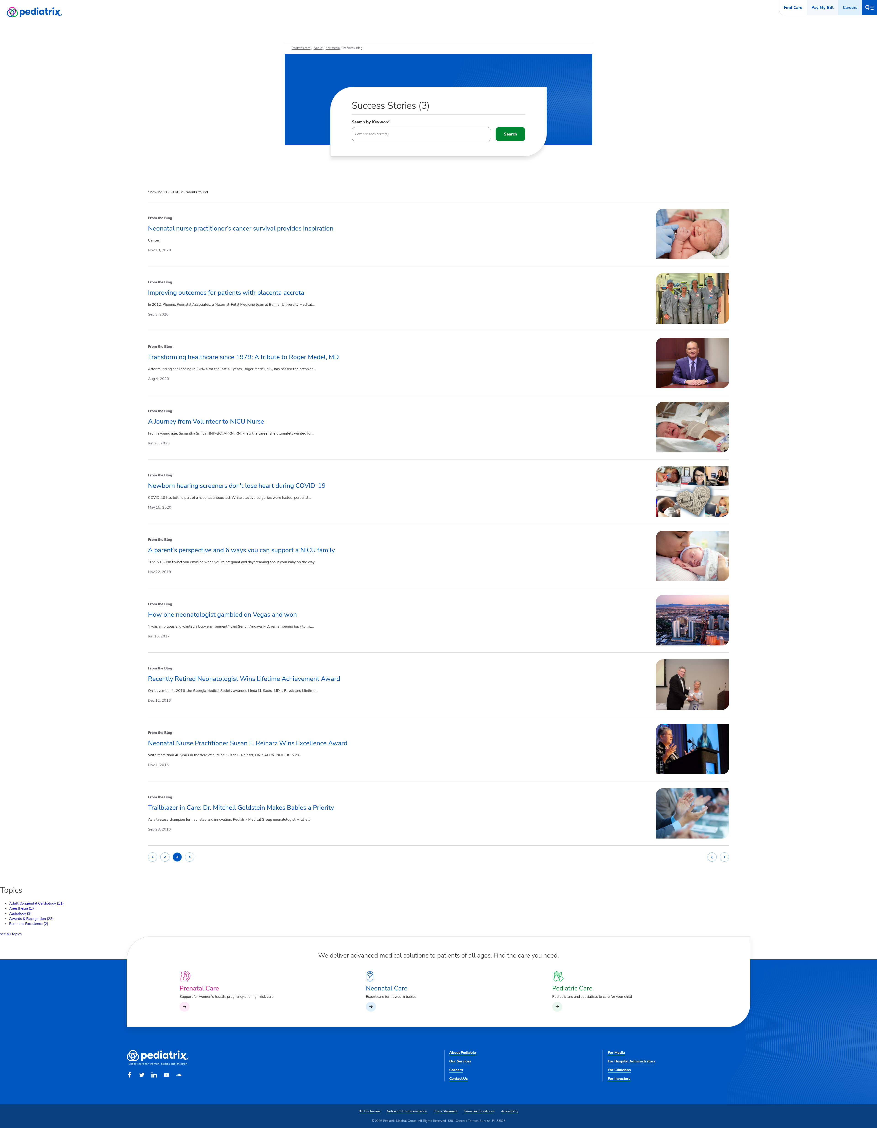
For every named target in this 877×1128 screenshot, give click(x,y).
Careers (850, 7)
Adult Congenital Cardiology (36, 903)
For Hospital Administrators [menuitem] (631, 1061)
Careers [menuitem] (456, 1069)
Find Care (793, 7)
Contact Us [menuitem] (458, 1078)
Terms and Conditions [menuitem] (479, 1111)
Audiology (20, 913)
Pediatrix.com (301, 48)
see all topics (11, 934)
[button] (869, 7)
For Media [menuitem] (616, 1052)
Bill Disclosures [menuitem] (369, 1111)
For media (333, 48)
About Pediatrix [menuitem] (462, 1052)
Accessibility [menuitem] (509, 1111)
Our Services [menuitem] (460, 1061)
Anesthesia (22, 908)
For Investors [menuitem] (619, 1078)
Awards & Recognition (31, 918)
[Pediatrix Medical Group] (157, 1064)
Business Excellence (28, 923)
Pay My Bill (822, 7)
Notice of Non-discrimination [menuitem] (407, 1111)
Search (510, 134)
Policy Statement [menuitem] (445, 1111)
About (318, 48)
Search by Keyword (371, 122)
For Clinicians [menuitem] (619, 1069)
